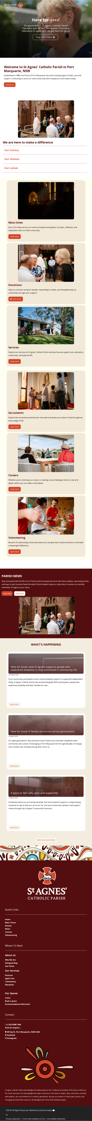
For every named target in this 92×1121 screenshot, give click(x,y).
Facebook (10, 1035)
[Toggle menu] (87, 5)
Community (10, 981)
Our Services (12, 970)
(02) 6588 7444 (15, 1024)
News (7, 929)
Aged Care (9, 978)
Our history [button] (11, 150)
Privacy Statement (13, 1119)
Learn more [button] (14, 236)
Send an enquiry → (13, 1027)
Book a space (11, 1001)
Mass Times (10, 922)
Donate (8, 925)
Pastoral (9, 975)
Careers (8, 932)
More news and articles (46, 840)
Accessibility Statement (56, 1119)
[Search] (57, 5)
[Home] (14, 5)
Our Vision (9, 966)
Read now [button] (20, 593)
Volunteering (11, 935)
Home (7, 919)
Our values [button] (11, 168)
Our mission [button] (12, 159)
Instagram (12, 1038)
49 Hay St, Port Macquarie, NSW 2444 (23, 1032)
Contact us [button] (10, 84)
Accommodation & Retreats (17, 1004)
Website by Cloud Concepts (41, 1110)
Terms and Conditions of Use (33, 1119)
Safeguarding (11, 963)
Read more (14, 704)
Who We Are (10, 960)
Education (9, 984)
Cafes (7, 998)
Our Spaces (11, 993)
